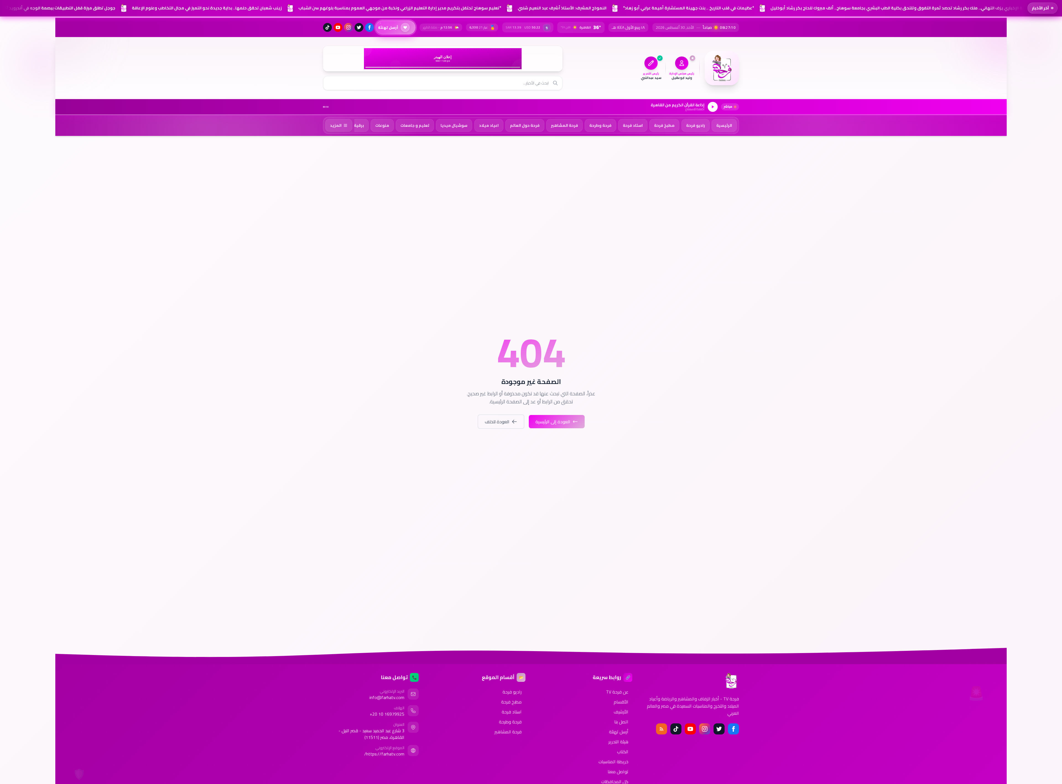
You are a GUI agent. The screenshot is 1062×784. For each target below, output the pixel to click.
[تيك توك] (327, 27)
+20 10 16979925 (387, 714)
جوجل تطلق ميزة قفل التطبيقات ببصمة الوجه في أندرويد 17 (58, 8)
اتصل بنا (621, 721)
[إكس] (719, 728)
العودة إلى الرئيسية (552, 421)
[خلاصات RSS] (661, 728)
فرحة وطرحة (510, 721)
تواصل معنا (618, 771)
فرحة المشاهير (508, 731)
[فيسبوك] (369, 27)
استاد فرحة (512, 711)
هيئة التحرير (618, 741)
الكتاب (622, 751)
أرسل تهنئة (618, 731)
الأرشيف (621, 711)
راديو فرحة (512, 691)
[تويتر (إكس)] (359, 27)
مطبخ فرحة (511, 701)
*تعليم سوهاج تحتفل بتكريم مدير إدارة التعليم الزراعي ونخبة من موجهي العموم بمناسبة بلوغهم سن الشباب (398, 8)
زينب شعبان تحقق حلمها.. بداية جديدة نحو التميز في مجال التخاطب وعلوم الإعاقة (205, 8)
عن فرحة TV (617, 691)
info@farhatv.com (386, 697)
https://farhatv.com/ (384, 754)
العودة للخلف (497, 421)
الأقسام (621, 701)
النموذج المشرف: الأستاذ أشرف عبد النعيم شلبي (560, 8)
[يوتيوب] (338, 27)
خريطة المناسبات (613, 761)
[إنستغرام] (348, 27)
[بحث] (555, 83)
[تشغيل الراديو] (713, 107)
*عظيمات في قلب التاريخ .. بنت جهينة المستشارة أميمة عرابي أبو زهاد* (687, 8)
